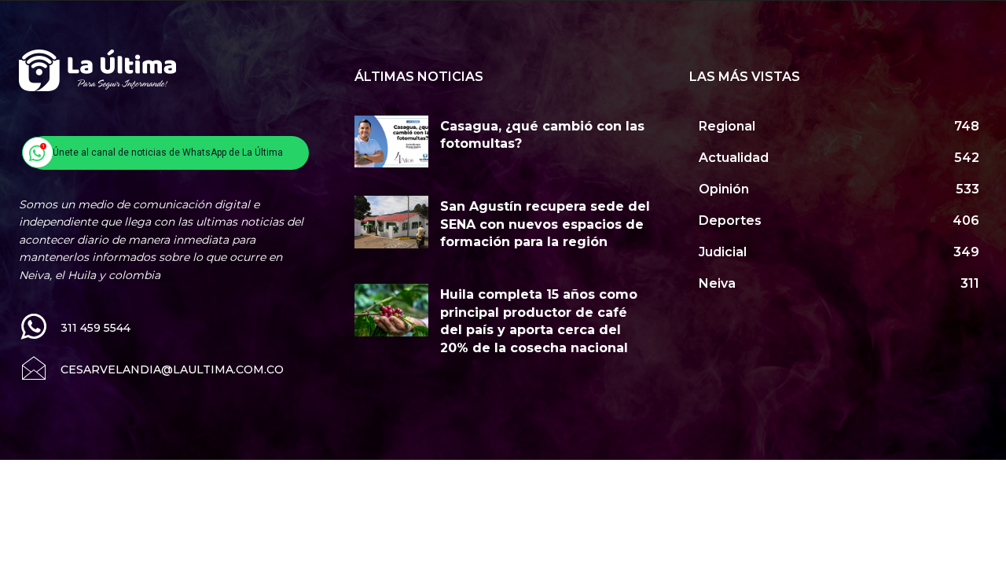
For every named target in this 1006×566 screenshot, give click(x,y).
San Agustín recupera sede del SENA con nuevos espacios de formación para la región (545, 224)
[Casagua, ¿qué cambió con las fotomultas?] (391, 141)
